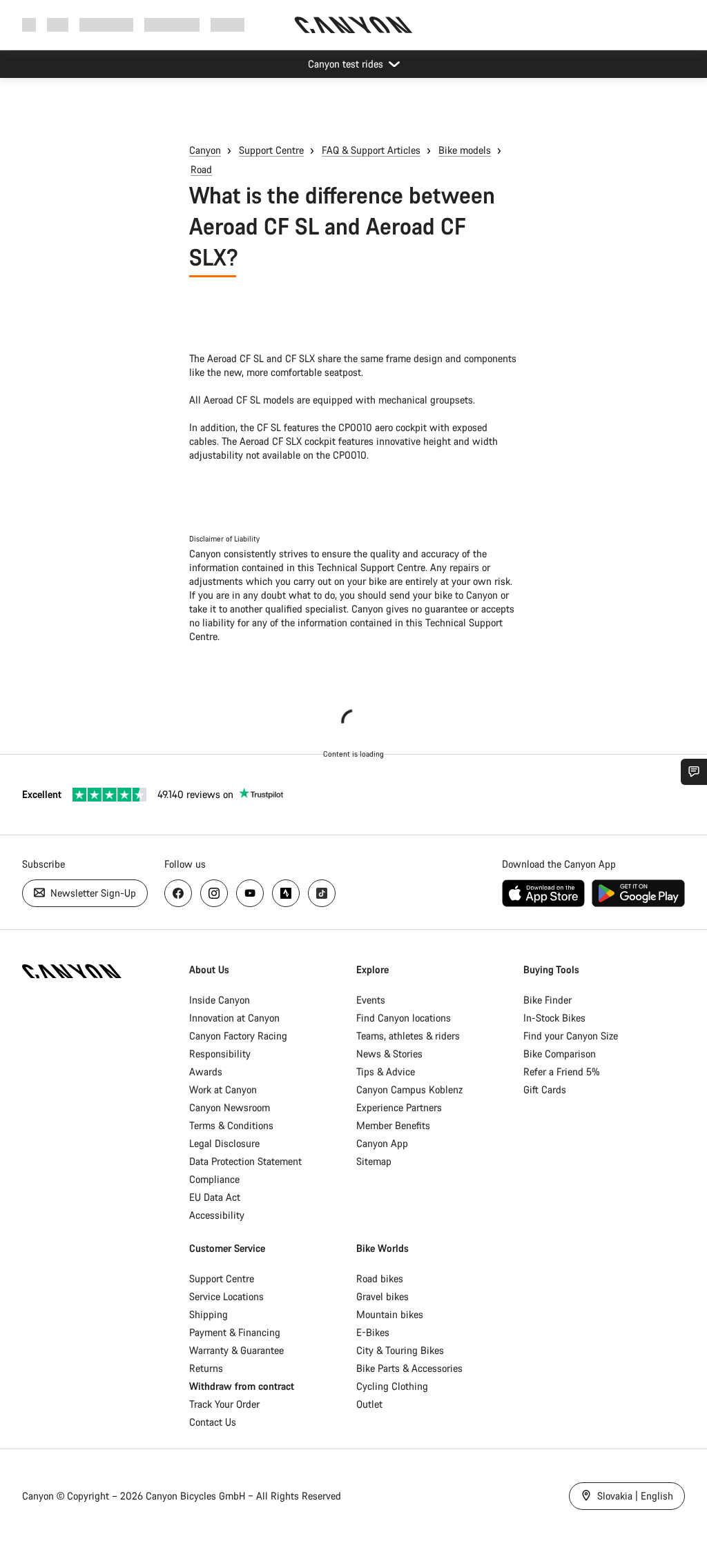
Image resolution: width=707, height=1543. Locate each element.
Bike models (464, 150)
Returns (206, 1368)
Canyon (205, 150)
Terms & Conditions (231, 1125)
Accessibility (216, 1215)
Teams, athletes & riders (408, 1035)
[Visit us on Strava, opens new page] (286, 893)
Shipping (208, 1314)
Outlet (369, 1404)
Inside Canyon (219, 999)
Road (201, 169)
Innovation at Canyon (234, 1017)
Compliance (214, 1179)
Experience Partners (399, 1107)
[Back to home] (353, 25)
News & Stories (389, 1053)
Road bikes (379, 1278)
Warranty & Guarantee (236, 1350)
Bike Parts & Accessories (409, 1368)
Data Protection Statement (245, 1161)
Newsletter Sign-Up (92, 892)
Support (227, 24)
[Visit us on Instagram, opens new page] (214, 893)
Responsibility (220, 1053)
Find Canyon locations (403, 1017)
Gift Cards (544, 1089)
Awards (205, 1071)
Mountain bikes (389, 1314)
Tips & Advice (385, 1071)
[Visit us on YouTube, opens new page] (250, 893)
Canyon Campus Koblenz (409, 1089)
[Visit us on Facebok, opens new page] (178, 893)
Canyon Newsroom (229, 1107)
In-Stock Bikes (554, 1017)
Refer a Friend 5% (561, 1071)
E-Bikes (372, 1332)
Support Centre (271, 150)
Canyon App (382, 1143)
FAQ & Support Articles (371, 150)
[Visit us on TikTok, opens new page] (322, 893)
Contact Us (212, 1421)
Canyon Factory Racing (238, 1035)
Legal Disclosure (224, 1143)
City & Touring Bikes (400, 1350)
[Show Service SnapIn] (694, 772)
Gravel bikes (382, 1296)
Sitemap (373, 1161)
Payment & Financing (234, 1332)
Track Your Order (224, 1404)
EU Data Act (214, 1197)
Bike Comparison (559, 1053)
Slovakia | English (633, 1495)
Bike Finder (547, 999)
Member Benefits (393, 1125)
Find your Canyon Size (570, 1035)
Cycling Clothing (392, 1386)
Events (370, 999)
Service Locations (226, 1296)
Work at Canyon (223, 1089)
